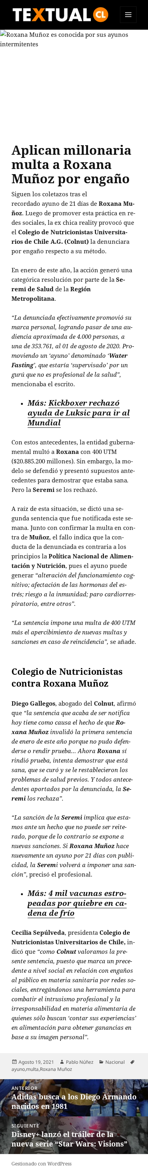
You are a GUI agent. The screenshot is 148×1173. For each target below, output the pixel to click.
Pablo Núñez (80, 1062)
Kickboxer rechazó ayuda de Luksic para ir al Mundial (79, 412)
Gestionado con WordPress (41, 1163)
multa (32, 1069)
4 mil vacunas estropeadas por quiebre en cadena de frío (77, 903)
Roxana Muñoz (56, 1069)
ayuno (18, 1069)
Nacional (115, 1062)
